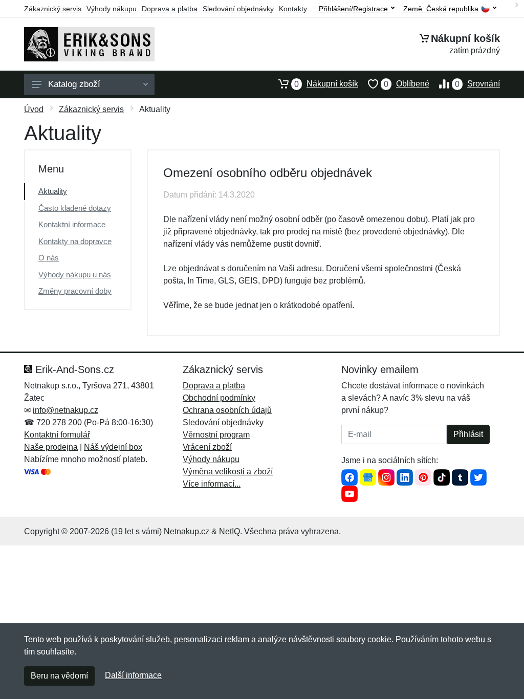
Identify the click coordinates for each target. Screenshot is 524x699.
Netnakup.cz (186, 531)
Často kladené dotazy (74, 208)
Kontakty (293, 9)
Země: (440, 9)
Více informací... (212, 483)
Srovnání (477, 84)
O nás (48, 257)
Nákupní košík (326, 84)
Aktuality (52, 191)
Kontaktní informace (71, 224)
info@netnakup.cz (65, 410)
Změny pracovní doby (75, 291)
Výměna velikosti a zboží (228, 471)
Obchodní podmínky (219, 398)
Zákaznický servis (52, 9)
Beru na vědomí (59, 675)
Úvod (33, 109)
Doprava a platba (170, 9)
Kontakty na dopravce (75, 241)
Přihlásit (468, 434)
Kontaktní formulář (57, 434)
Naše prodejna (51, 447)
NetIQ (229, 531)
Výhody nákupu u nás (74, 274)
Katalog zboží (74, 84)
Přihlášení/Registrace (353, 8)
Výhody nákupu (111, 9)
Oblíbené (406, 84)
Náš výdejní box (113, 447)
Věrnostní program (216, 434)
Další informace (133, 675)
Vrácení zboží (207, 447)
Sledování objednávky (238, 9)
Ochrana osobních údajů (227, 410)
